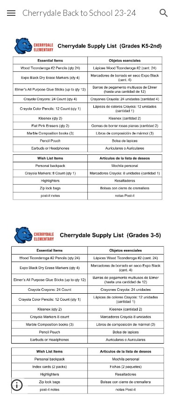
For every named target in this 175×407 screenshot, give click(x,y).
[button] (11, 13)
